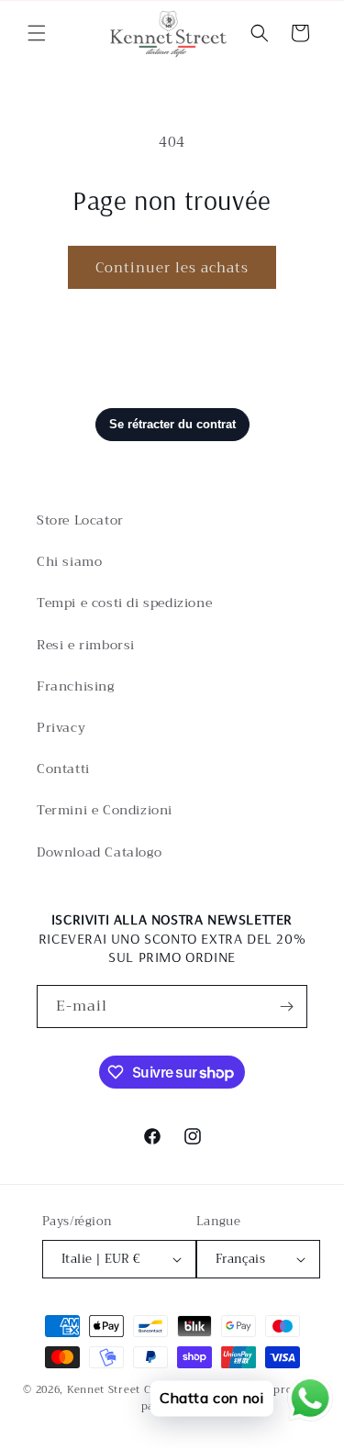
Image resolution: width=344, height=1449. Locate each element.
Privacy (61, 727)
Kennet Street (103, 1390)
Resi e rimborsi (86, 645)
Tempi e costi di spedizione (124, 603)
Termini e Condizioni (104, 810)
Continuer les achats (172, 268)
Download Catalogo (99, 852)
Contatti (63, 769)
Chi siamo (69, 561)
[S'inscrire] (286, 1006)
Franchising (76, 686)
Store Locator (80, 520)
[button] (37, 33)
